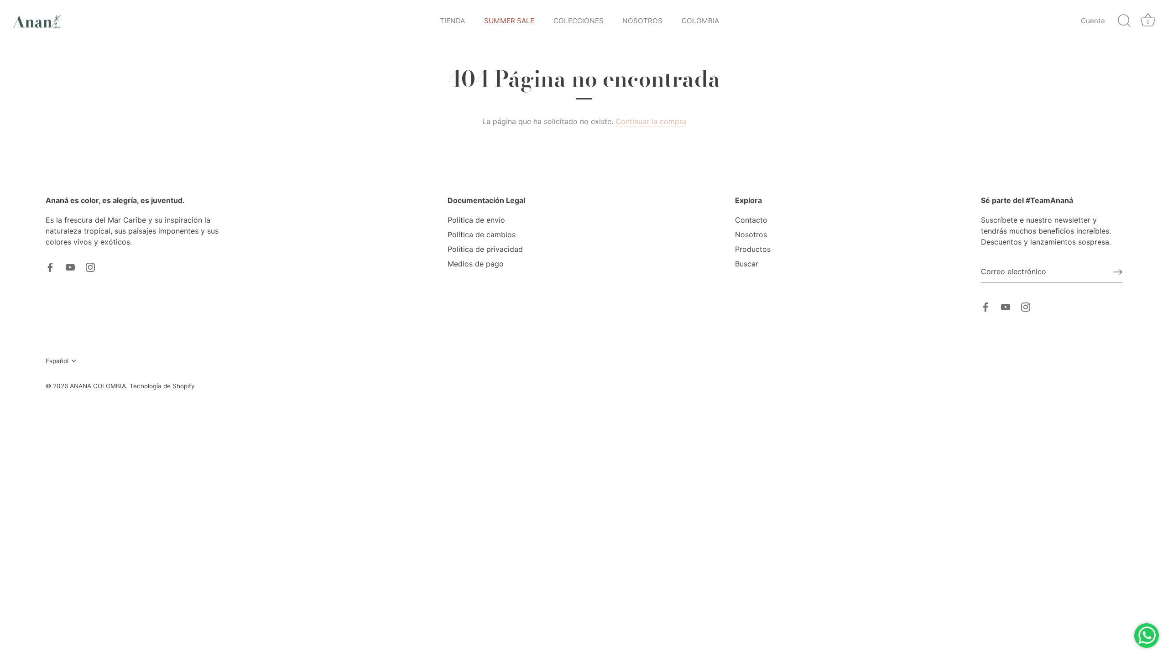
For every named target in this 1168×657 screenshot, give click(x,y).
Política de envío (476, 219)
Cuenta (1093, 20)
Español (57, 361)
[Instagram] (90, 266)
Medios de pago (476, 263)
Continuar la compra (650, 121)
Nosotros (751, 234)
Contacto (751, 219)
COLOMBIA (700, 20)
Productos (753, 249)
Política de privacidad (485, 249)
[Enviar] (1117, 272)
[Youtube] (70, 266)
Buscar (746, 263)
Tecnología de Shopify (162, 386)
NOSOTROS (642, 20)
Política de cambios (482, 234)
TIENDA (452, 20)
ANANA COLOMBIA (98, 386)
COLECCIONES (578, 20)
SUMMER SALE (509, 20)
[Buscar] (1124, 21)
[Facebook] (50, 266)
